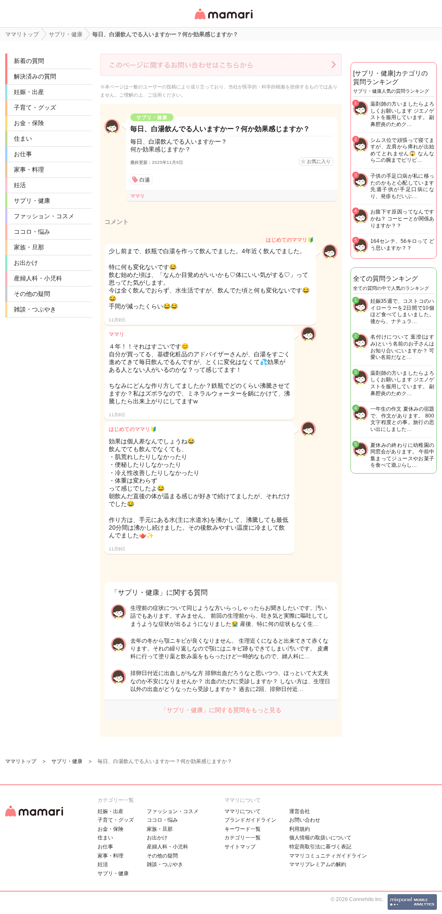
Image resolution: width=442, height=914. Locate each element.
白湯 (144, 180)
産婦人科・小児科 (38, 278)
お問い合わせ (304, 820)
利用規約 (299, 829)
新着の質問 (29, 60)
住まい (23, 138)
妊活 (20, 185)
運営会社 (299, 811)
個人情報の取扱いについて (320, 838)
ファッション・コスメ (44, 216)
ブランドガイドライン (250, 820)
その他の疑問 (32, 293)
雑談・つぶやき (35, 309)
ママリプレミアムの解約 (317, 864)
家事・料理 (29, 169)
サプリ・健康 (32, 200)
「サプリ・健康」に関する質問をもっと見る (221, 710)
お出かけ (26, 262)
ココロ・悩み (32, 231)
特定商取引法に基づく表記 (320, 847)
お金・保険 (29, 122)
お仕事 (23, 154)
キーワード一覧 (242, 829)
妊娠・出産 (29, 91)
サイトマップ (240, 847)
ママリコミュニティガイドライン (328, 856)
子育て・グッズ (35, 107)
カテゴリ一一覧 (242, 838)
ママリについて (242, 811)
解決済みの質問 (35, 76)
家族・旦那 (29, 247)
